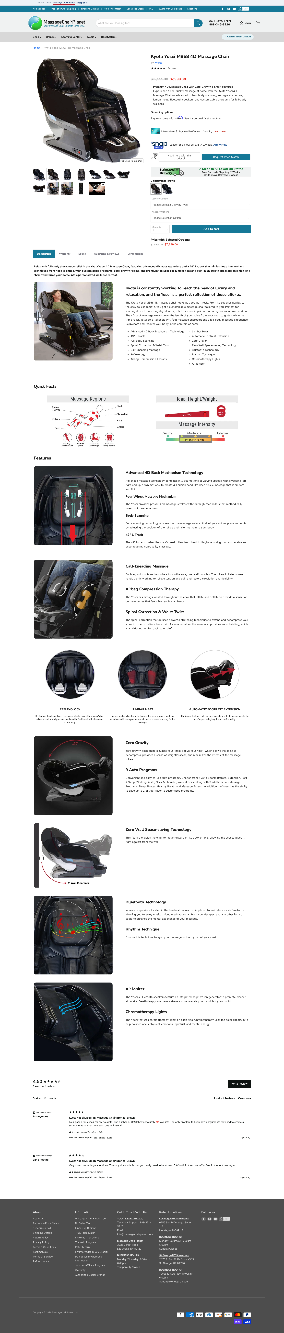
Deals (91, 37)
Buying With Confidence (170, 9)
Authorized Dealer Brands (90, 1274)
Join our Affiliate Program (90, 1265)
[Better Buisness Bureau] (221, 1219)
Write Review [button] (239, 1083)
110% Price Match (112, 9)
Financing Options (90, 9)
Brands (50, 37)
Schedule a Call (42, 1228)
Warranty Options (160, 212)
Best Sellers (108, 37)
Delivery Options (160, 198)
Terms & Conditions (44, 1247)
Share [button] (109, 1137)
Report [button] (102, 1137)
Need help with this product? (179, 157)
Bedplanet (82, 2)
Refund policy (41, 1261)
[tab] (44, 254)
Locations (192, 9)
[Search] (198, 23)
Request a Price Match (46, 1223)
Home (36, 47)
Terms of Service (43, 1256)
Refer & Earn (82, 1247)
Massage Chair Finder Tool (90, 1218)
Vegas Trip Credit (135, 9)
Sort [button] (36, 1098)
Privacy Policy (41, 1242)
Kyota (158, 62)
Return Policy (40, 1237)
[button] (201, 68)
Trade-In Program (85, 1242)
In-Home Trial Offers (87, 1237)
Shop (36, 37)
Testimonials (40, 1251)
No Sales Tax (39, 9)
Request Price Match (226, 157)
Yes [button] (95, 1137)
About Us (38, 1218)
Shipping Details (42, 1232)
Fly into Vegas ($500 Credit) (91, 1251)
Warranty (80, 1270)
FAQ (151, 9)
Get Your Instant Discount (239, 37)
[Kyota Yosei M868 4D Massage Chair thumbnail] (97, 188)
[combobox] (145, 23)
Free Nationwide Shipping (63, 9)
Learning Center (71, 37)
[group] (50, 1081)
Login (248, 23)
